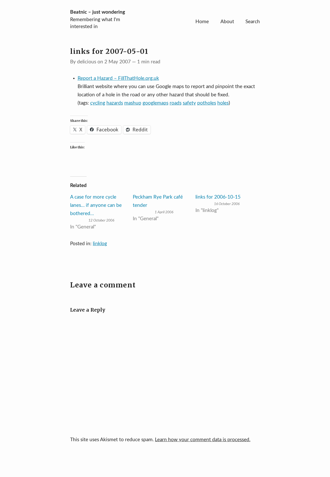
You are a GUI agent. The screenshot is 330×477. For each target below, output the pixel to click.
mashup (132, 103)
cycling (97, 103)
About (227, 21)
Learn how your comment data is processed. (202, 439)
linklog (100, 243)
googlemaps (155, 103)
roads (176, 103)
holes (223, 103)
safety (189, 103)
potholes (206, 103)
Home (202, 21)
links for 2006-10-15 (218, 197)
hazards (114, 103)
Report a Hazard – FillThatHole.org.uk (118, 78)
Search (252, 21)
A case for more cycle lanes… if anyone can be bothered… (96, 205)
